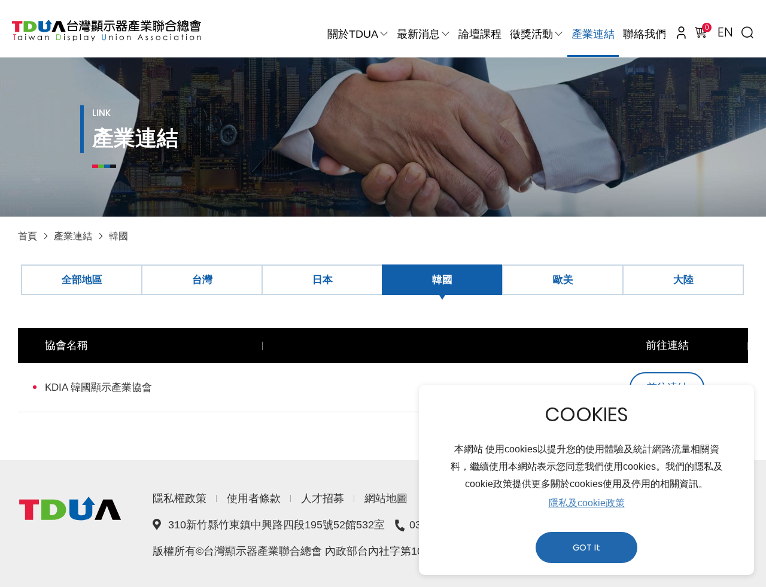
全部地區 (82, 279)
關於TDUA (352, 34)
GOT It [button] (586, 547)
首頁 (27, 236)
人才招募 (322, 498)
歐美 (563, 279)
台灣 (202, 279)
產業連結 (593, 34)
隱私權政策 (179, 498)
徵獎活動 (531, 34)
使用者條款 (254, 498)
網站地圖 (386, 498)
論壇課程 (479, 34)
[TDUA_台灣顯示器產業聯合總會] (106, 30)
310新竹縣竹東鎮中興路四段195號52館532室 (276, 525)
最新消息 (418, 34)
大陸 (683, 279)
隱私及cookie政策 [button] (587, 503)
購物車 (706, 29)
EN (725, 32)
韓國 (118, 236)
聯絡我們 (644, 34)
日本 (322, 279)
